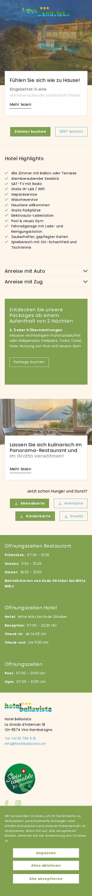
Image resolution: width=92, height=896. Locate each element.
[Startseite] (46, 15)
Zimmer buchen (30, 131)
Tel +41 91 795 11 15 (20, 738)
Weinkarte (73, 503)
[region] (46, 851)
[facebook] (6, 804)
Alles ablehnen (46, 865)
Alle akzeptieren (46, 878)
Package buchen (29, 362)
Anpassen (46, 853)
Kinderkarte (38, 516)
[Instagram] (18, 804)
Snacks (76, 516)
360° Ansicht (71, 131)
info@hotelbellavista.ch (25, 743)
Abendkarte (33, 503)
